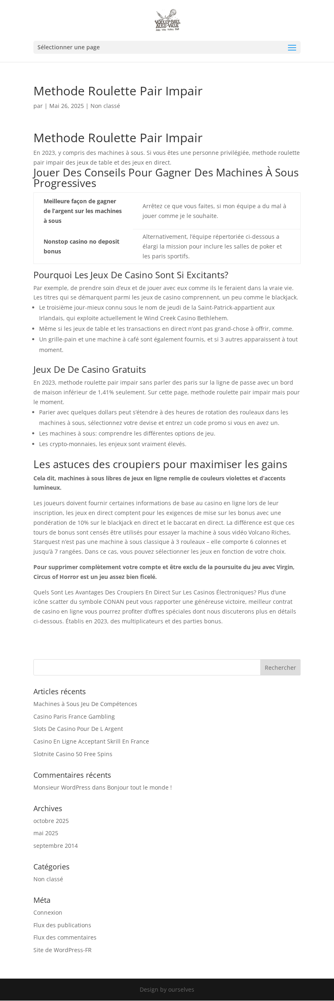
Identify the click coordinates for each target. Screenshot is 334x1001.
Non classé (48, 879)
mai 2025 (45, 833)
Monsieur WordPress (61, 787)
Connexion (47, 912)
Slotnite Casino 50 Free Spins (72, 754)
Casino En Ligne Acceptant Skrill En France (91, 741)
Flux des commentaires (65, 937)
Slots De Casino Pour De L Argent (78, 729)
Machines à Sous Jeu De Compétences (85, 704)
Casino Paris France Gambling (74, 716)
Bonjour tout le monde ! (139, 787)
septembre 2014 (55, 845)
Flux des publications (62, 925)
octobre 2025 (51, 821)
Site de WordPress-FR (62, 950)
